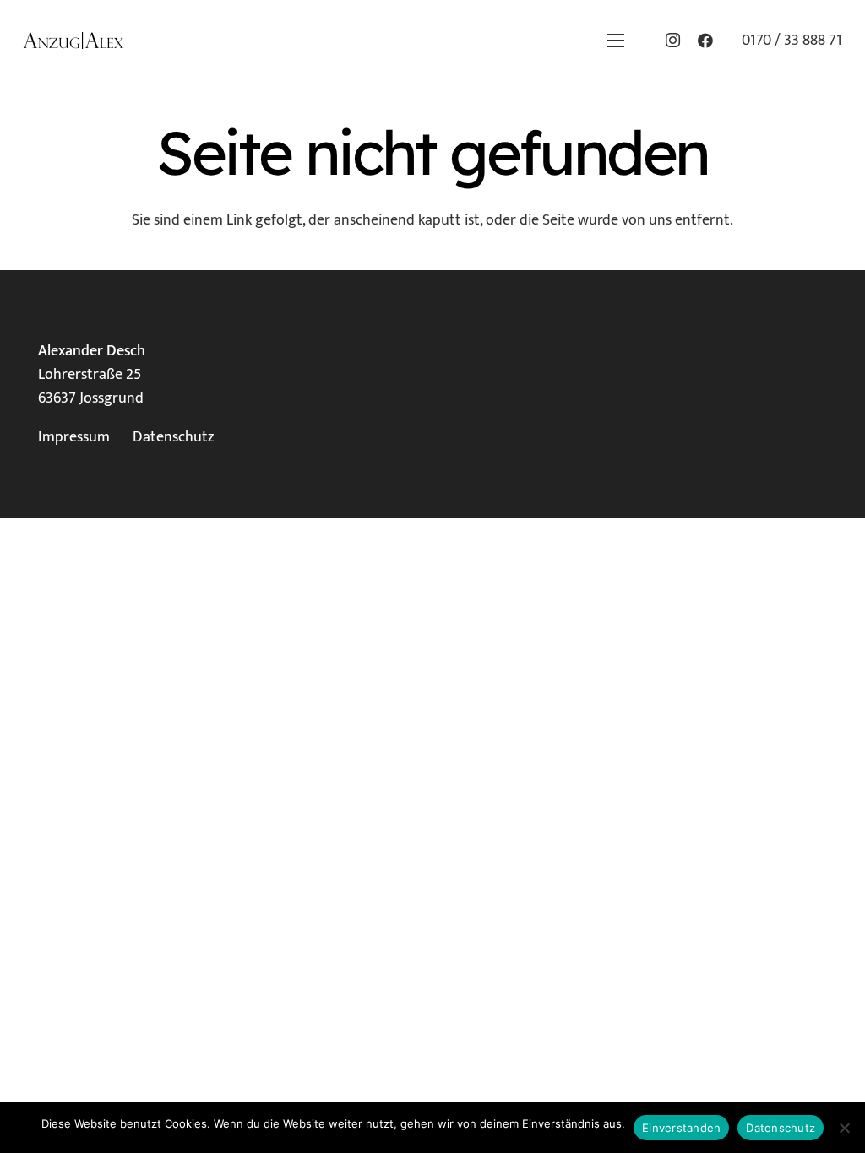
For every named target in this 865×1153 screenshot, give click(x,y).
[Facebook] (705, 40)
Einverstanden (681, 1127)
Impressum (74, 437)
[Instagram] (673, 40)
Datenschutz (173, 437)
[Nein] (843, 1127)
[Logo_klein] (73, 40)
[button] (615, 40)
